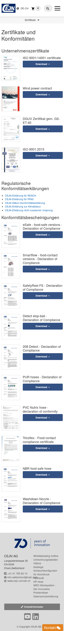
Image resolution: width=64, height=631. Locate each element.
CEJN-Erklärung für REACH (20, 195)
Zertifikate (30, 20)
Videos (37, 563)
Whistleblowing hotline (45, 556)
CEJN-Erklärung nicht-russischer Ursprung (29, 210)
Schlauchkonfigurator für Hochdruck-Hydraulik (45, 574)
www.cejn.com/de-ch (18, 580)
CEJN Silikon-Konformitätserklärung (25, 203)
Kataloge (38, 567)
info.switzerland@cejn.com (22, 577)
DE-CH (24, 8)
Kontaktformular (33, 606)
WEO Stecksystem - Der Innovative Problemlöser (44, 588)
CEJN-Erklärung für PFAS (19, 199)
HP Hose (38, 581)
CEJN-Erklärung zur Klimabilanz (23, 206)
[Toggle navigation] (57, 8)
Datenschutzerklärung (45, 596)
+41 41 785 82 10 (17, 573)
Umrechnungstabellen (45, 559)
